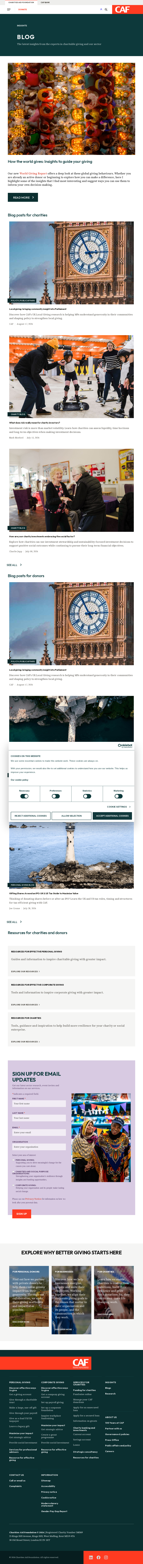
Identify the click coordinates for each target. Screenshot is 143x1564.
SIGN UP (21, 1213)
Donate (22, 9)
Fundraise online (82, 1394)
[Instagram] (106, 1557)
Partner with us (113, 1428)
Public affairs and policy (118, 1445)
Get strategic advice (20, 1437)
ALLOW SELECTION (71, 816)
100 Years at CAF (114, 1423)
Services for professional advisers (23, 1450)
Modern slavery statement (49, 1504)
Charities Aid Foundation (21, 2)
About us (111, 1417)
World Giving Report (33, 173)
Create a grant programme (49, 1436)
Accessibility (48, 1486)
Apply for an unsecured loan (85, 1409)
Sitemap (46, 1480)
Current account (82, 1434)
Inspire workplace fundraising (51, 1417)
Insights (110, 1382)
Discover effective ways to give (22, 1389)
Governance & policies (117, 1434)
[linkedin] (91, 1557)
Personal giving (19, 1382)
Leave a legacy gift (19, 1426)
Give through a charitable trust (23, 1401)
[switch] (56, 796)
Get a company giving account (53, 1396)
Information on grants (85, 1420)
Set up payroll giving (52, 1402)
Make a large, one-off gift (23, 1407)
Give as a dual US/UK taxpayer (20, 1420)
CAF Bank (45, 2)
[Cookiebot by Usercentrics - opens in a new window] (120, 746)
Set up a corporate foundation (51, 1409)
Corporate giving (52, 1382)
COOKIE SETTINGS (117, 807)
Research (110, 1394)
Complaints (15, 1486)
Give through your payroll (23, 1413)
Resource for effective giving (21, 1459)
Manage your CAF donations (82, 1401)
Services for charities (81, 1383)
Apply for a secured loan (86, 1415)
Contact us (16, 1475)
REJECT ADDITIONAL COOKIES (31, 816)
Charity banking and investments (84, 1429)
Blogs (108, 1388)
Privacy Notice (33, 1198)
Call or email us (17, 1480)
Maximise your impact (21, 1433)
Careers (109, 1451)
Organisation (20, 1142)
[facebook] (98, 1557)
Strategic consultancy (85, 1452)
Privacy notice (49, 1492)
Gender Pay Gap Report (54, 1511)
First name (19, 1099)
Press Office (112, 1440)
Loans (76, 1444)
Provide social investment (23, 1442)
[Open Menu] (9, 9)
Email (16, 1127)
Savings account (82, 1439)
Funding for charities (84, 1390)
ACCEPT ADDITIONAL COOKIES (112, 816)
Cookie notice (48, 1497)
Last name (18, 1113)
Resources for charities (86, 1457)
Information (49, 1475)
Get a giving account (20, 1394)
